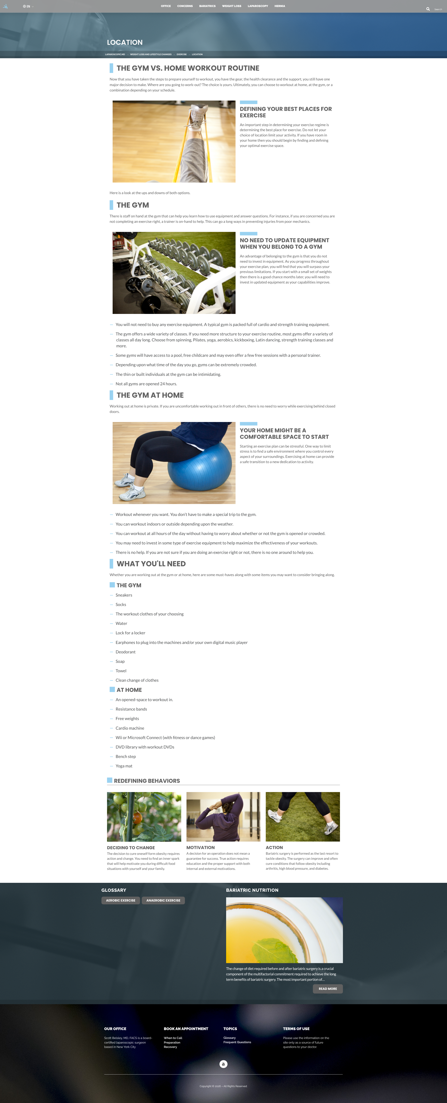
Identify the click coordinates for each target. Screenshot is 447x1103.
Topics (230, 1029)
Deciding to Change (131, 847)
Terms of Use (296, 1029)
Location (197, 54)
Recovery (170, 1047)
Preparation (172, 1042)
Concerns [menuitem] (185, 6)
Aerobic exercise (120, 900)
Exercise (182, 54)
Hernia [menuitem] (279, 6)
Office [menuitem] (166, 6)
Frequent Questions (237, 1042)
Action (274, 847)
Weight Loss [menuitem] (231, 6)
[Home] (4, 6)
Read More (328, 989)
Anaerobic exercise (163, 900)
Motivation (200, 847)
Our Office (115, 1029)
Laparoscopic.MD (115, 54)
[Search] (426, 8)
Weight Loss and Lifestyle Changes (150, 54)
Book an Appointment (186, 1029)
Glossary (230, 1038)
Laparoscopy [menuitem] (258, 6)
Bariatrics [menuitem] (207, 6)
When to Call (173, 1038)
